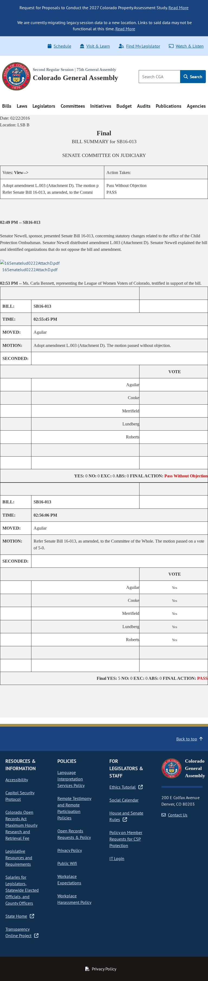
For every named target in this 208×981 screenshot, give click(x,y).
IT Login (116, 858)
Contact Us (177, 815)
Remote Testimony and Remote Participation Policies (74, 808)
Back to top (186, 739)
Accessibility (16, 779)
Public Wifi (67, 863)
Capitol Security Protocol (19, 796)
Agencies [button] (196, 106)
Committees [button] (73, 106)
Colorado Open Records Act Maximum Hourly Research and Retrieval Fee (21, 825)
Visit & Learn (98, 46)
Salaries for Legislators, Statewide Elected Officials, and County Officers (22, 890)
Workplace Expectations (69, 879)
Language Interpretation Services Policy (70, 779)
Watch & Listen (190, 46)
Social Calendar (123, 800)
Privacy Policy (69, 850)
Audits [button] (144, 106)
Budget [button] (124, 106)
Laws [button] (22, 106)
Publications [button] (168, 106)
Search (195, 76)
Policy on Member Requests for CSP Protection (125, 839)
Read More (178, 7)
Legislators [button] (43, 106)
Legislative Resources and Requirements (18, 857)
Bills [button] (6, 106)
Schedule (62, 46)
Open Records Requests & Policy (74, 834)
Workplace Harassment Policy (74, 899)
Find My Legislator (143, 46)
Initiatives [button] (100, 106)
